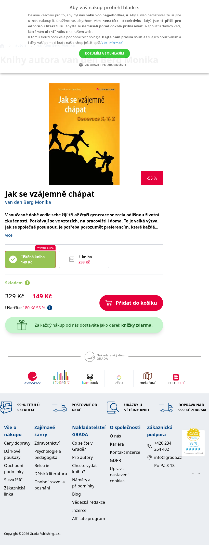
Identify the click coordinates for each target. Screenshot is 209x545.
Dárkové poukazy (12, 454)
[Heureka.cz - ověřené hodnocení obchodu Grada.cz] (193, 442)
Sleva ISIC (13, 480)
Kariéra (117, 444)
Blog (76, 494)
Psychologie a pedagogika (47, 454)
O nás (115, 436)
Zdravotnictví (47, 443)
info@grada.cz (165, 457)
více (8, 235)
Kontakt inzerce (125, 452)
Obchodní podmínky (13, 468)
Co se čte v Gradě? (82, 446)
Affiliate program (88, 518)
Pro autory (82, 457)
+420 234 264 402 (162, 446)
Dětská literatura (50, 473)
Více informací (112, 43)
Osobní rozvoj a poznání (49, 485)
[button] (104, 64)
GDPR (115, 460)
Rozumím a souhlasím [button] (104, 53)
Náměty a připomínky (83, 483)
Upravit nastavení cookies (119, 475)
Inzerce (79, 510)
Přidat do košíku (136, 302)
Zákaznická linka (14, 491)
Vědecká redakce (88, 502)
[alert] (104, 36)
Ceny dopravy (17, 443)
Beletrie (41, 465)
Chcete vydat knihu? (84, 468)
